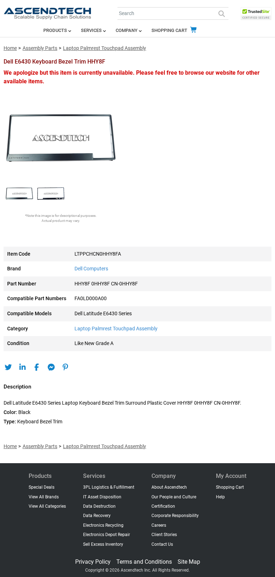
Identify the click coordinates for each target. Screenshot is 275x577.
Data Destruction (99, 506)
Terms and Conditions (144, 561)
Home (10, 48)
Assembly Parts (40, 48)
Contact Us (162, 544)
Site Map (189, 561)
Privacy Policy (93, 561)
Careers (158, 525)
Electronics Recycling (103, 525)
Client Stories (164, 534)
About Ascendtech (169, 487)
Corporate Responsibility (175, 515)
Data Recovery (97, 515)
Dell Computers (91, 269)
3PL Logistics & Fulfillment (108, 487)
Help (220, 496)
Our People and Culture (173, 496)
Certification (163, 506)
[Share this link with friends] (8, 367)
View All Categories (47, 506)
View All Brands (44, 496)
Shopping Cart (169, 30)
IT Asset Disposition (102, 496)
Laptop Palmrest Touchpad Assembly (104, 48)
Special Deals (41, 487)
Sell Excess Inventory (103, 544)
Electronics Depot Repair (106, 534)
